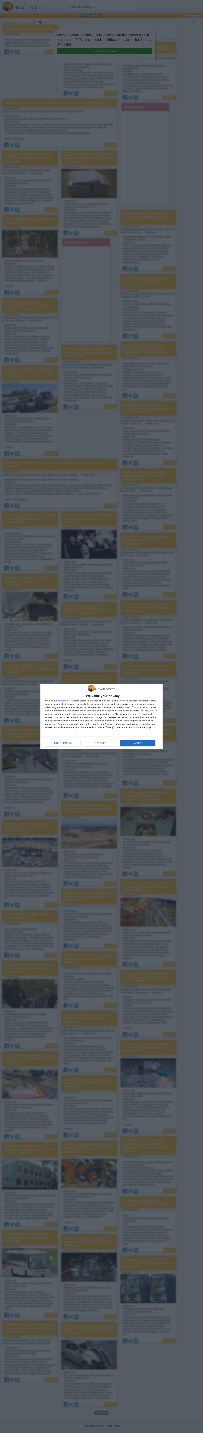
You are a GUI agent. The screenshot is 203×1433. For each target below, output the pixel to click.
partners (62, 701)
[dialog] (101, 716)
